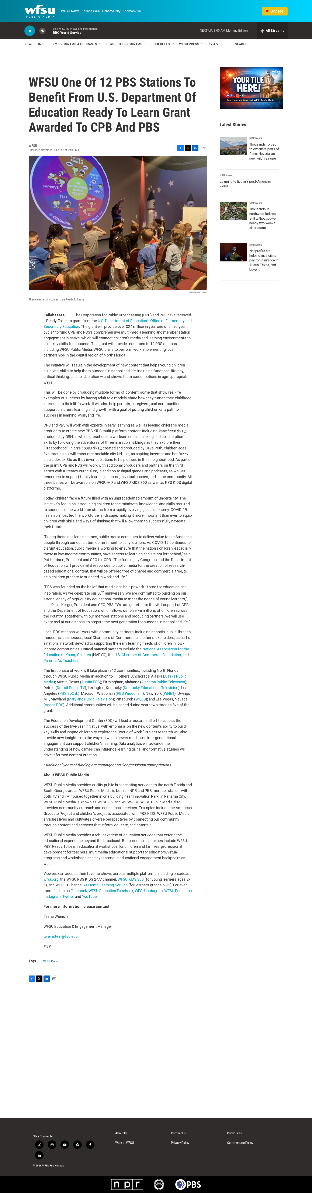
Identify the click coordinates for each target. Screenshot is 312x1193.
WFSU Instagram (149, 890)
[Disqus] (156, 1061)
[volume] (42, 31)
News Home (34, 44)
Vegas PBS (54, 705)
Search (241, 44)
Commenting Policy (240, 1142)
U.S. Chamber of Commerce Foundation (147, 655)
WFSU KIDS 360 (131, 879)
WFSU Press (189, 44)
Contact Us (178, 1133)
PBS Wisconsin (130, 693)
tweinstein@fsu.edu (61, 936)
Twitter (68, 896)
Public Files (234, 1133)
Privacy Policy (180, 1142)
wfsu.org (51, 879)
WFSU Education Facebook (111, 890)
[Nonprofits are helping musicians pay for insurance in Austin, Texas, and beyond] (233, 252)
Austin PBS (90, 682)
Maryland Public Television (90, 699)
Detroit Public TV (71, 687)
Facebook (79, 890)
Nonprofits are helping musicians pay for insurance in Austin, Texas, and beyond (263, 260)
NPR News (255, 138)
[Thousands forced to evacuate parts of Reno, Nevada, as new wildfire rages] (233, 146)
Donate (276, 11)
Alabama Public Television (163, 682)
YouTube (89, 896)
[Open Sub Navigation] (47, 44)
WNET (169, 693)
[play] (29, 30)
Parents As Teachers (61, 660)
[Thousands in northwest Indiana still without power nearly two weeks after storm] (233, 211)
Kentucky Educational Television (151, 687)
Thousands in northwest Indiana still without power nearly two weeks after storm (263, 218)
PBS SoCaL (68, 693)
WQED (140, 699)
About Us (121, 1133)
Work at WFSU (124, 1142)
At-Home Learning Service (105, 885)
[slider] (49, 30)
